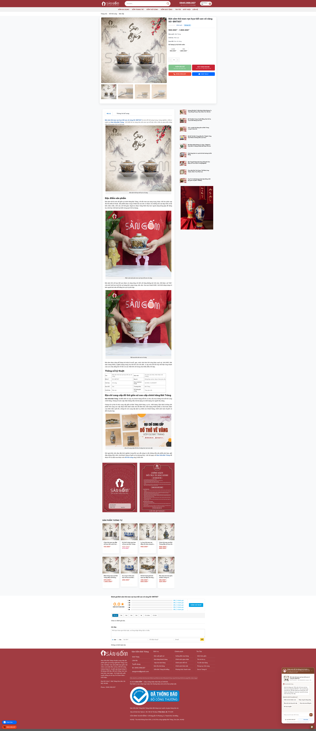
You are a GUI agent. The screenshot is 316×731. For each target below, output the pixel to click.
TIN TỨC (178, 9)
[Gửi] (311, 714)
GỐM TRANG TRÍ (138, 9)
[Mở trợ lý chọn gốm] (312, 727)
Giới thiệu (104, 677)
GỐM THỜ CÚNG (152, 9)
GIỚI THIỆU (187, 9)
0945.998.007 (187, 2)
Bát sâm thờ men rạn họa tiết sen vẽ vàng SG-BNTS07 (123, 120)
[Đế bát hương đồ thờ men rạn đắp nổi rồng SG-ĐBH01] (147, 565)
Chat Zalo (305, 719)
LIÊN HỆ (195, 9)
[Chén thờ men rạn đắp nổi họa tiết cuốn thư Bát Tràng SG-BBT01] (110, 531)
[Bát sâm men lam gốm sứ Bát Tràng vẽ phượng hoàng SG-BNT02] (166, 565)
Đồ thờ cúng (113, 14)
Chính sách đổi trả (181, 662)
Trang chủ (104, 14)
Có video (147, 615)
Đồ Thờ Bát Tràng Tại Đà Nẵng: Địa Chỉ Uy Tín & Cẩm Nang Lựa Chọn (199, 119)
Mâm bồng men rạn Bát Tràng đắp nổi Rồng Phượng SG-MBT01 (111, 576)
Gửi (202, 639)
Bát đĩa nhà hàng (159, 666)
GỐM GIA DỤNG (123, 9)
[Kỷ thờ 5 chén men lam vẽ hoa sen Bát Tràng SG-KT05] (129, 531)
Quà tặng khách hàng (160, 659)
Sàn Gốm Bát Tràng (107, 660)
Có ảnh (155, 615)
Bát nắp (121, 14)
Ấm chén (133, 678)
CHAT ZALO (204, 74)
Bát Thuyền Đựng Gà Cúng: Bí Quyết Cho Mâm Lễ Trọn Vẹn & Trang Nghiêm (199, 162)
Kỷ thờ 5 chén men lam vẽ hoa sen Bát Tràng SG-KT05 (129, 543)
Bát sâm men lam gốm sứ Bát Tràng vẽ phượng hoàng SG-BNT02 (165, 576)
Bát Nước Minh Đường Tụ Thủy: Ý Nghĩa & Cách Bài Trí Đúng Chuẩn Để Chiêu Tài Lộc (199, 145)
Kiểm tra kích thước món (290, 699)
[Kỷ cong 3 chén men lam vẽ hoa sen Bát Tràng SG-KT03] (129, 565)
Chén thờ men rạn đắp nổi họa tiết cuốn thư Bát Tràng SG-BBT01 (110, 543)
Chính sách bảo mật (181, 666)
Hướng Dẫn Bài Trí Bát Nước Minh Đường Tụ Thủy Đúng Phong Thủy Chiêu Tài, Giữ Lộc (199, 111)
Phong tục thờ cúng (203, 666)
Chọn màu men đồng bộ (305, 703)
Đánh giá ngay (196, 605)
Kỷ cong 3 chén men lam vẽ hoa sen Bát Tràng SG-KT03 (128, 576)
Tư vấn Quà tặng (202, 662)
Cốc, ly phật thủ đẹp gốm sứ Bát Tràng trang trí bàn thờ (198, 128)
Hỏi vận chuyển (287, 706)
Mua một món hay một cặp (290, 703)
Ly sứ (137, 678)
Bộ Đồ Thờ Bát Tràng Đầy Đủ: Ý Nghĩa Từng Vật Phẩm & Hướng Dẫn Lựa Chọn (199, 136)
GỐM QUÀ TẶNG (166, 9)
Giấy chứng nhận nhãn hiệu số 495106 (156, 682)
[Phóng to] (103, 81)
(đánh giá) (179, 25)
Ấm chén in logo (193, 678)
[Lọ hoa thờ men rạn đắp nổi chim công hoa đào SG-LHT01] (147, 531)
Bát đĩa (142, 678)
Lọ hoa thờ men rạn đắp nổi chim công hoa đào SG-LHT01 (147, 543)
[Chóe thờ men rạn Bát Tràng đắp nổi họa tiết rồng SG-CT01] (166, 531)
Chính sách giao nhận (182, 659)
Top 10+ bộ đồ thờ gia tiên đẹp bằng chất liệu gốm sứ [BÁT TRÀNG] (199, 179)
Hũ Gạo (178, 678)
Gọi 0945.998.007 (291, 719)
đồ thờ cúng (129, 457)
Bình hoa (153, 678)
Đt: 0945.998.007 (138, 668)
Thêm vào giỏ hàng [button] (109, 550)
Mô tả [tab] (109, 113)
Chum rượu (172, 678)
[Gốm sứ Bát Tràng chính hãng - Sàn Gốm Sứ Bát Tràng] (110, 3)
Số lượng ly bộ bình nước (176, 44)
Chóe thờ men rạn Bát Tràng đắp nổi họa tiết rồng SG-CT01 (166, 543)
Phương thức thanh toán (183, 669)
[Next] (163, 50)
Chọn (160, 552)
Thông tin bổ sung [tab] (123, 113)
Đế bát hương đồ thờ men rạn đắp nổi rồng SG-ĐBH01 (147, 576)
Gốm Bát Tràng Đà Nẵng (161, 669)
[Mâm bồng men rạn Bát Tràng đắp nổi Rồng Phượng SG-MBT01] (110, 565)
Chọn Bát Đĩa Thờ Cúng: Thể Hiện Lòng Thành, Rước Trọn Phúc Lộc (198, 171)
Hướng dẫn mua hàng (182, 656)
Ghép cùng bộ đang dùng (305, 699)
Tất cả (115, 615)
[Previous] (104, 50)
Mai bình (166, 678)
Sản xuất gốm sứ (159, 656)
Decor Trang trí (202, 669)
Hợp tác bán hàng (159, 662)
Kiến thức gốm (201, 656)
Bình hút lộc (160, 678)
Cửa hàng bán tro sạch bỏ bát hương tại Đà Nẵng (200, 154)
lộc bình (147, 678)
